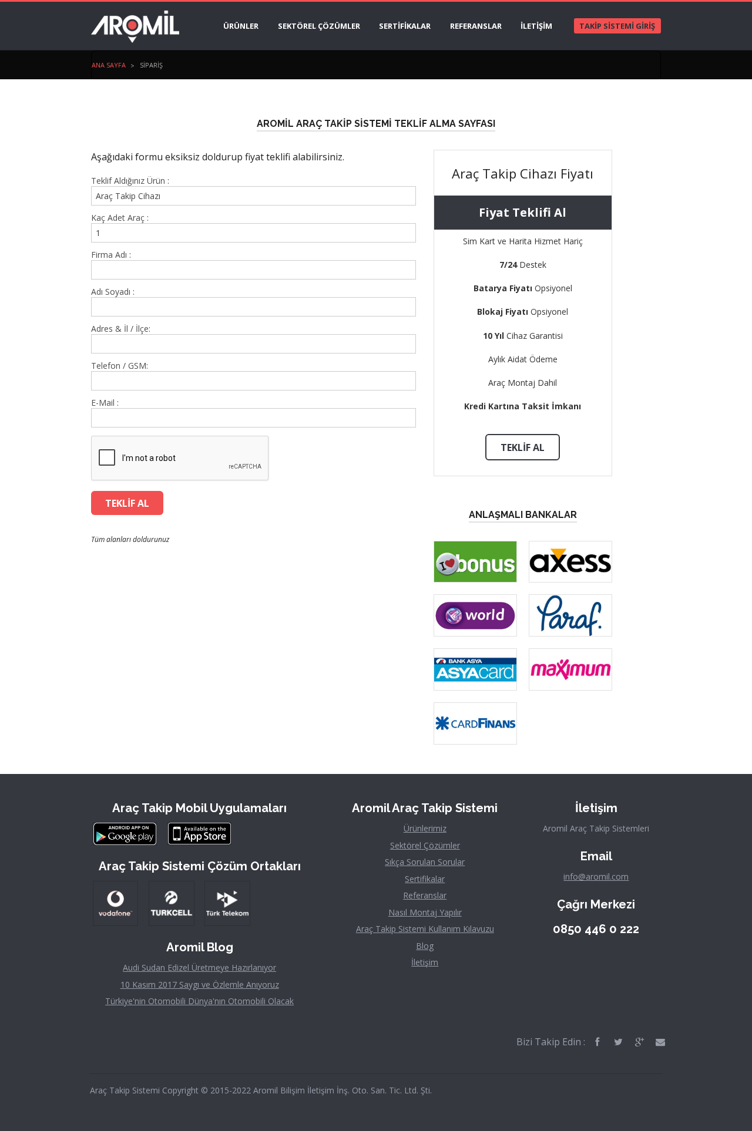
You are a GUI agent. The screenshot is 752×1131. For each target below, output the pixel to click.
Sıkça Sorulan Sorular (425, 861)
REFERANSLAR (476, 26)
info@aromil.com (596, 876)
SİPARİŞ (151, 65)
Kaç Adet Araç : (120, 218)
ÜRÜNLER (240, 26)
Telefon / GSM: (119, 366)
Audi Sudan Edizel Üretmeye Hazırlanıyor (199, 967)
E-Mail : (105, 403)
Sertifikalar (425, 878)
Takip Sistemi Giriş (617, 26)
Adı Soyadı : (113, 292)
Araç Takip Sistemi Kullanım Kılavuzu (425, 928)
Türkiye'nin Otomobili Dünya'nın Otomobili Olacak (199, 1001)
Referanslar (424, 895)
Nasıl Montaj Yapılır (425, 912)
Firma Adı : (111, 255)
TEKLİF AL (127, 503)
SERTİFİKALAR (405, 26)
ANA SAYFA (109, 65)
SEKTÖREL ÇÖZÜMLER (319, 26)
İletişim (424, 962)
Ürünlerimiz (425, 828)
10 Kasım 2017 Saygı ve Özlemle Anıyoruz (199, 984)
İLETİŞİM (536, 26)
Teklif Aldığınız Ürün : (130, 181)
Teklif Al (523, 447)
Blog (425, 945)
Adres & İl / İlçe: (120, 329)
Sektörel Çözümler (425, 845)
